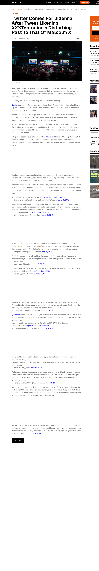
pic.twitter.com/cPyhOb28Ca (54, 197)
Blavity (15, 105)
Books (93, 145)
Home (13, 9)
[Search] (77, 2)
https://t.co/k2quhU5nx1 (41, 271)
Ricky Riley (17, 38)
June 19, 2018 (46, 252)
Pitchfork (49, 137)
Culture (19, 9)
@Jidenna (16, 315)
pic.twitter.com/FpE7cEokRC (39, 325)
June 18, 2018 (63, 200)
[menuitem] (74, 2)
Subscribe (85, 2)
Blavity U (94, 141)
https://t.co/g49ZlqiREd (39, 212)
